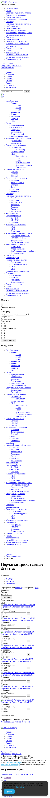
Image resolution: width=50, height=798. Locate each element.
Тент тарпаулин (12, 52)
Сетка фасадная (12, 39)
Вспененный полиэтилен (16, 19)
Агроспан (15, 200)
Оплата (9, 81)
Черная (14, 114)
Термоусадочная (17, 152)
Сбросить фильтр (8, 340)
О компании (11, 74)
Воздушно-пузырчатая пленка (18, 13)
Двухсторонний (17, 134)
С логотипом (16, 132)
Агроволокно (16, 211)
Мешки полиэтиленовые (16, 30)
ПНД (13, 229)
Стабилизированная (24, 165)
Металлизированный (19, 136)
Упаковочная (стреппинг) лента (19, 33)
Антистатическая (23, 163)
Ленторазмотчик (17, 253)
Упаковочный (16, 127)
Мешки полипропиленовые (17, 44)
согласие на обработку (10, 765)
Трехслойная (16, 143)
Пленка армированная (15, 17)
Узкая (13, 121)
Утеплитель (15, 191)
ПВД (13, 154)
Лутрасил (15, 209)
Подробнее (20, 787)
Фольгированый (17, 183)
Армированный (17, 125)
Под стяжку (20, 149)
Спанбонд (10, 22)
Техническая (16, 147)
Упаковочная (21, 167)
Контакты (10, 85)
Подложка (15, 189)
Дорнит (9, 50)
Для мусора (15, 231)
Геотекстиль (11, 46)
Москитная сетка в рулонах (17, 57)
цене (36, 588)
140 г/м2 (14, 174)
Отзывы (9, 76)
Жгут (13, 187)
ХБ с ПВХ (15, 220)
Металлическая (17, 240)
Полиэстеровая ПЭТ (19, 238)
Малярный (15, 130)
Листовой (15, 180)
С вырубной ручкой (19, 264)
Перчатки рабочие (13, 28)
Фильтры (7, 598)
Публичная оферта (14, 762)
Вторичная (15, 116)
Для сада (14, 277)
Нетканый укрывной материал (18, 24)
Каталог (9, 72)
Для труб (14, 185)
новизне (18, 588)
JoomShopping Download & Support (15, 722)
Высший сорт (21, 156)
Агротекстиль (16, 202)
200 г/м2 (14, 176)
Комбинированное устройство (23, 251)
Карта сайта (11, 87)
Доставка (9, 78)
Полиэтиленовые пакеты (16, 41)
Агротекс (14, 207)
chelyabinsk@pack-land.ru (11, 65)
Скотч (8, 11)
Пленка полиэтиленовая (16, 15)
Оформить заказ (7, 774)
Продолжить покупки (24, 774)
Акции (9, 83)
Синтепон (10, 37)
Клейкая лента (12, 26)
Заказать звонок (7, 68)
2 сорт (18, 161)
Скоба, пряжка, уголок (20, 242)
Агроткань (15, 205)
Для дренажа (16, 275)
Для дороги (15, 280)
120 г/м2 (14, 172)
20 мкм (18, 108)
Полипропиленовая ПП (20, 236)
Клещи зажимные (18, 249)
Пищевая (14, 119)
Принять (9, 791)
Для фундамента (17, 282)
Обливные (15, 222)
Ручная (14, 103)
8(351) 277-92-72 (8, 63)
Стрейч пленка (12, 8)
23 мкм (18, 110)
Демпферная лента (13, 59)
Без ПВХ (14, 218)
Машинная (15, 112)
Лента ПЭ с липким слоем (17, 55)
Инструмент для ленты (15, 35)
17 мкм (18, 105)
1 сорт (18, 158)
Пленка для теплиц (14, 48)
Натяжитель (16, 247)
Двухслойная (16, 141)
